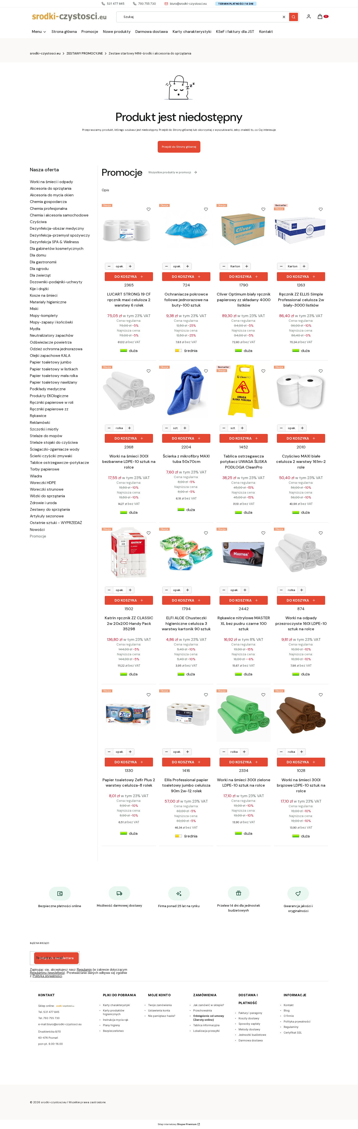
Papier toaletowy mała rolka (54, 375)
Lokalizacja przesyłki (206, 1031)
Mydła (35, 328)
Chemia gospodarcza (48, 201)
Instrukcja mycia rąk (115, 1019)
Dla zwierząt (40, 275)
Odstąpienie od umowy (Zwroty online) (208, 1017)
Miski (34, 308)
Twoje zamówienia (160, 1005)
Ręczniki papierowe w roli (51, 402)
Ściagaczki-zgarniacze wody (54, 449)
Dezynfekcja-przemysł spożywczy (60, 235)
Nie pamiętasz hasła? (161, 1016)
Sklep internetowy (177, 1124)
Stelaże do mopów (46, 435)
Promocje (38, 536)
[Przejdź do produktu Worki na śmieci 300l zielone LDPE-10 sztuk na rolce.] (244, 714)
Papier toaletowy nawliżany (53, 382)
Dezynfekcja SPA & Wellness (54, 242)
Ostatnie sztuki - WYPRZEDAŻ (56, 522)
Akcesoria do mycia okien (52, 195)
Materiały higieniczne (48, 302)
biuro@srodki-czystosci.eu (188, 3)
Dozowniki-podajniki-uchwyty (56, 282)
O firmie (289, 1016)
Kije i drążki (39, 288)
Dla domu (38, 255)
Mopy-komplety (44, 315)
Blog (287, 1010)
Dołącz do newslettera (56, 958)
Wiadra (36, 476)
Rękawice (38, 415)
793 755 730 (147, 3)
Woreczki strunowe (47, 489)
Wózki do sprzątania (47, 496)
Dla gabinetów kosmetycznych (56, 248)
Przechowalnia (202, 1010)
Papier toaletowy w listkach (54, 369)
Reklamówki (40, 422)
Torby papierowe (44, 469)
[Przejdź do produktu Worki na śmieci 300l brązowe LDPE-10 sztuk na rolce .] (301, 714)
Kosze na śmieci (43, 295)
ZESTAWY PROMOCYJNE (84, 53)
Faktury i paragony (250, 1013)
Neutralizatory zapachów (51, 335)
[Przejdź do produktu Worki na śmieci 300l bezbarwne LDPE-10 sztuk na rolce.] (129, 391)
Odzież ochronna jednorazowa (56, 349)
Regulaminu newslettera (47, 973)
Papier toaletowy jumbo (50, 362)
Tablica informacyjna (206, 1025)
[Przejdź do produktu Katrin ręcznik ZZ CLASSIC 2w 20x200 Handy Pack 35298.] (129, 553)
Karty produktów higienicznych (113, 1012)
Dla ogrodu (39, 268)
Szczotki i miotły (44, 429)
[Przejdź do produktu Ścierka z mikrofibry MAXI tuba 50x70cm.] (186, 391)
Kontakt (289, 1005)
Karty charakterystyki (116, 1005)
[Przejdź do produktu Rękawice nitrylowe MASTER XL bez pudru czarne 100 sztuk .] (244, 553)
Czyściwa (38, 221)
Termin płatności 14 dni (236, 3)
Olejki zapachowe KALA (50, 355)
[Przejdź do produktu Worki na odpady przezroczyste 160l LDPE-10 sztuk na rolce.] (301, 553)
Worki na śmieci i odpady (51, 181)
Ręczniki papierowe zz (49, 409)
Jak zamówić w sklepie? (208, 1005)
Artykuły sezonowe (47, 516)
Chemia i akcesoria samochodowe (59, 215)
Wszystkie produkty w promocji (169, 172)
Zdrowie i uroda (43, 502)
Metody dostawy (249, 1029)
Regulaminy (291, 1027)
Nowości (37, 529)
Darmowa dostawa (251, 1040)
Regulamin (84, 969)
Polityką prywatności (47, 976)
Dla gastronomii (43, 262)
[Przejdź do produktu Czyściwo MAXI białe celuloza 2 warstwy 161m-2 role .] (301, 391)
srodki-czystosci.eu (45, 53)
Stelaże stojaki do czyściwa (54, 442)
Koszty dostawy (249, 1018)
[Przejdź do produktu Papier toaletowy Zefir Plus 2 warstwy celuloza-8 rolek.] (129, 714)
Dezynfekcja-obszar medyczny (57, 228)
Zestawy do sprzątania (50, 509)
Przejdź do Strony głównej (179, 146)
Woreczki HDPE (43, 482)
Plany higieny (111, 1025)
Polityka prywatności (297, 1021)
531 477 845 (115, 3)
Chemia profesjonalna (48, 208)
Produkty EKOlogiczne (49, 395)
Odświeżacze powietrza (51, 342)
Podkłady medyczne (48, 389)
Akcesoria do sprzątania (50, 188)
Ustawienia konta (159, 1010)
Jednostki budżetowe (252, 1034)
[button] (293, 17)
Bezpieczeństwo (113, 1031)
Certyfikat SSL (293, 1032)
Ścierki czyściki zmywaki (51, 456)
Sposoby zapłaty (249, 1023)
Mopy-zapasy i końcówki (51, 322)
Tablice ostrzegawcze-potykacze (59, 462)
